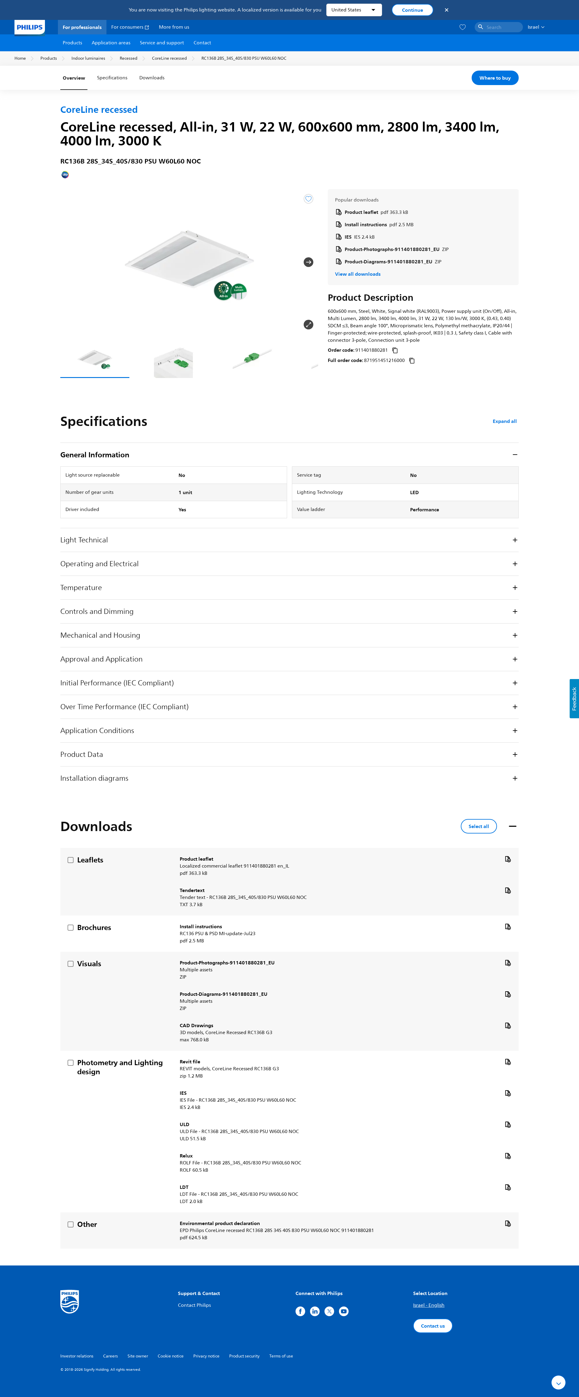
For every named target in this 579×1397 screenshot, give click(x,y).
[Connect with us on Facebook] (300, 1311)
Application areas (111, 43)
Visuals (89, 963)
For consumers (127, 27)
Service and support (162, 43)
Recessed (129, 58)
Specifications (112, 78)
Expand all (505, 421)
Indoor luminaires (88, 58)
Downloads (151, 78)
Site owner (138, 1356)
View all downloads (358, 274)
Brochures (94, 927)
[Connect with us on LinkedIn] (315, 1311)
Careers (110, 1356)
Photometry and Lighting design (120, 1067)
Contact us (433, 1326)
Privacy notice (206, 1356)
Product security (244, 1356)
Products (72, 43)
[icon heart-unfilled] (462, 27)
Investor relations (76, 1356)
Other (87, 1224)
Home (20, 58)
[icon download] (507, 859)
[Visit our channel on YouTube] (344, 1311)
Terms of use (281, 1356)
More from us (174, 27)
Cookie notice (171, 1356)
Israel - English (429, 1305)
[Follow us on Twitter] (329, 1311)
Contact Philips (194, 1305)
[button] (70, 262)
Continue (412, 10)
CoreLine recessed (169, 58)
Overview (74, 78)
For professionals (82, 27)
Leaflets (90, 859)
